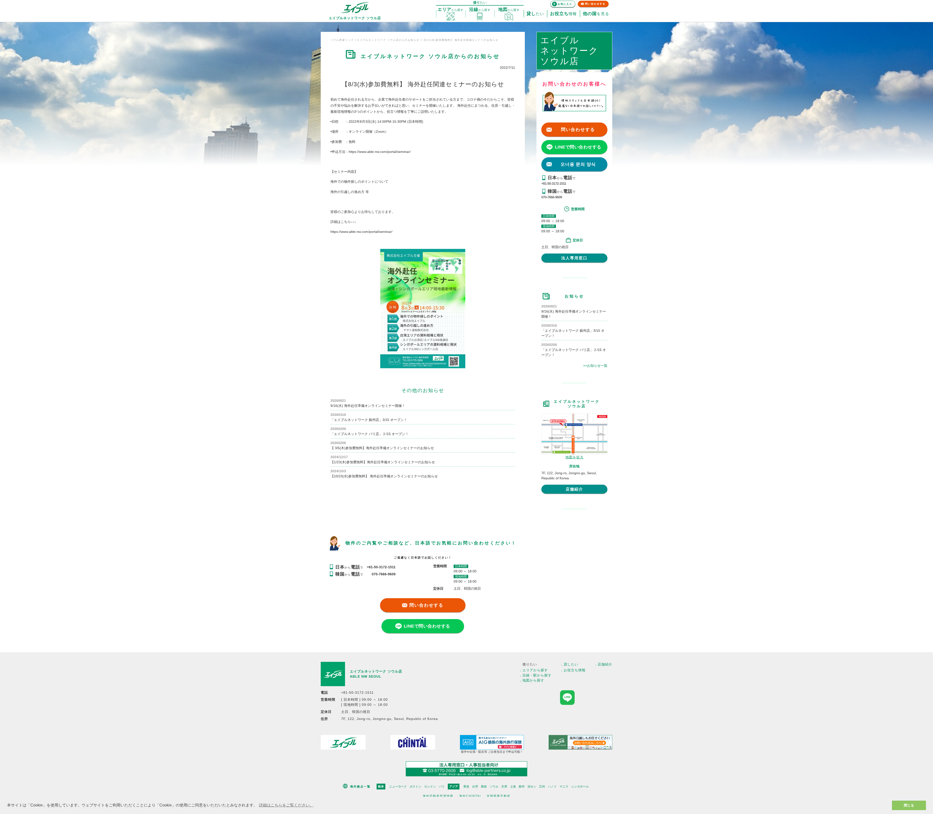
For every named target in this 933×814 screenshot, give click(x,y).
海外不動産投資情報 (438, 796)
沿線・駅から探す (537, 675)
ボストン (415, 786)
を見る (596, 13)
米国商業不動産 (498, 796)
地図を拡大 (574, 457)
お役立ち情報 (575, 670)
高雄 (484, 786)
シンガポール (580, 786)
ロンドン (430, 786)
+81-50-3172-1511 (553, 183)
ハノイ (552, 786)
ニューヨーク (398, 786)
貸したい (571, 664)
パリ (442, 786)
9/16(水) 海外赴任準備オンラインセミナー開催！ (367, 406)
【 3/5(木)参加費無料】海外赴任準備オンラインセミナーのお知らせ (382, 448)
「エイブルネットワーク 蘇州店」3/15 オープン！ (368, 420)
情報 (563, 13)
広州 (542, 786)
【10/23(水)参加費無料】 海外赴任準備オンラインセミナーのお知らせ (384, 476)
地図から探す (533, 680)
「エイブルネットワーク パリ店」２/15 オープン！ (369, 434)
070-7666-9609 (551, 197)
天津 (504, 786)
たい (535, 13)
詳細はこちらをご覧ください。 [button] (286, 805)
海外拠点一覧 (360, 786)
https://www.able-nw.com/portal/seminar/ (380, 152)
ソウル (494, 786)
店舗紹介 (574, 489)
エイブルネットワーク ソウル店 (376, 671)
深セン (531, 786)
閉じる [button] (909, 805)
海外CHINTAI (470, 796)
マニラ (564, 786)
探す (451, 9)
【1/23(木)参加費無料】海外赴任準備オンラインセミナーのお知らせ (382, 462)
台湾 (475, 786)
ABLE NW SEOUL (365, 676)
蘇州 (522, 786)
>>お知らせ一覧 (595, 366)
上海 (513, 786)
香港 (466, 786)
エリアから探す (535, 670)
